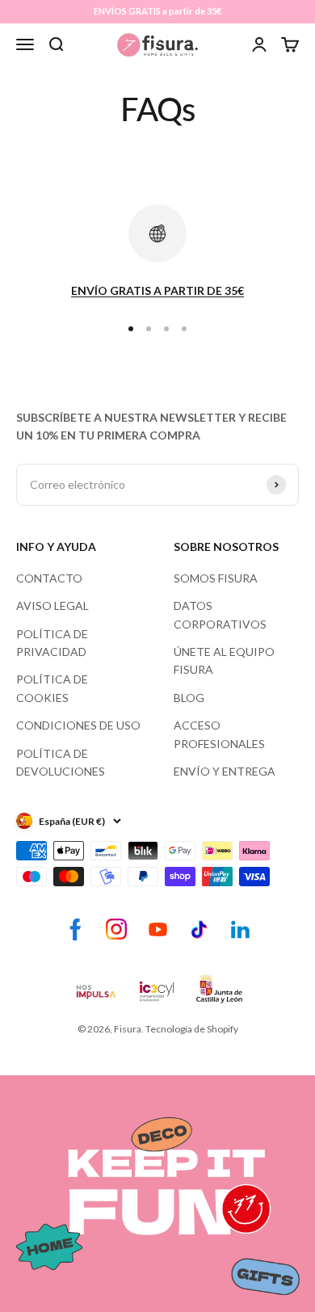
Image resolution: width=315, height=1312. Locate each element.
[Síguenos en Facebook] (75, 929)
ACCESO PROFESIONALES (219, 734)
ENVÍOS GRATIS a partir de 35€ (157, 11)
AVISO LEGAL (52, 605)
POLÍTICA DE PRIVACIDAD (52, 642)
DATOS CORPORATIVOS (220, 614)
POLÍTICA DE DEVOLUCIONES (60, 762)
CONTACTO (49, 578)
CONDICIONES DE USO (78, 725)
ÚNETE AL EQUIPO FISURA (224, 660)
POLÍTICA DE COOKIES (52, 688)
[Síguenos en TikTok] (199, 929)
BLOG (189, 697)
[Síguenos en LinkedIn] (240, 929)
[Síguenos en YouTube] (158, 929)
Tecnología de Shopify (191, 1029)
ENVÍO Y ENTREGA (224, 771)
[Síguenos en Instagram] (117, 929)
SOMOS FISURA (216, 578)
